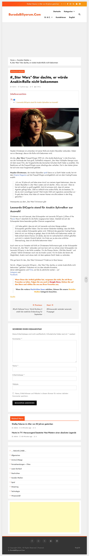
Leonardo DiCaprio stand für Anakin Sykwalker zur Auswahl (37, 102)
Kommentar (17, 339)
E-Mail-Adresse (18, 375)
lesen (43, 289)
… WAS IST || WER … (18, 451)
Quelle (12, 296)
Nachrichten (35, 289)
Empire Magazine (20, 175)
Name (15, 365)
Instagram (13, 272)
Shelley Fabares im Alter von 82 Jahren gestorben (43, 4)
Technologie (15, 491)
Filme (31, 270)
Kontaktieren (61, 17)
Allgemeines (15, 455)
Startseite (57, 11)
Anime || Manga (16, 460)
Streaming (14, 487)
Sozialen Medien (17, 71)
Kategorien (68, 11)
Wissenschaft (15, 496)
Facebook (13, 274)
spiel (45, 172)
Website (15, 384)
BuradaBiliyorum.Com (25, 14)
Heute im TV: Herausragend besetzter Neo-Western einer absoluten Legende (44, 432)
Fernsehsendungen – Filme (20, 464)
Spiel (13, 482)
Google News (55, 282)
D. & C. (47, 17)
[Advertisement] (44, 40)
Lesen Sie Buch (16, 469)
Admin (14, 87)
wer (13, 219)
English (72, 17)
